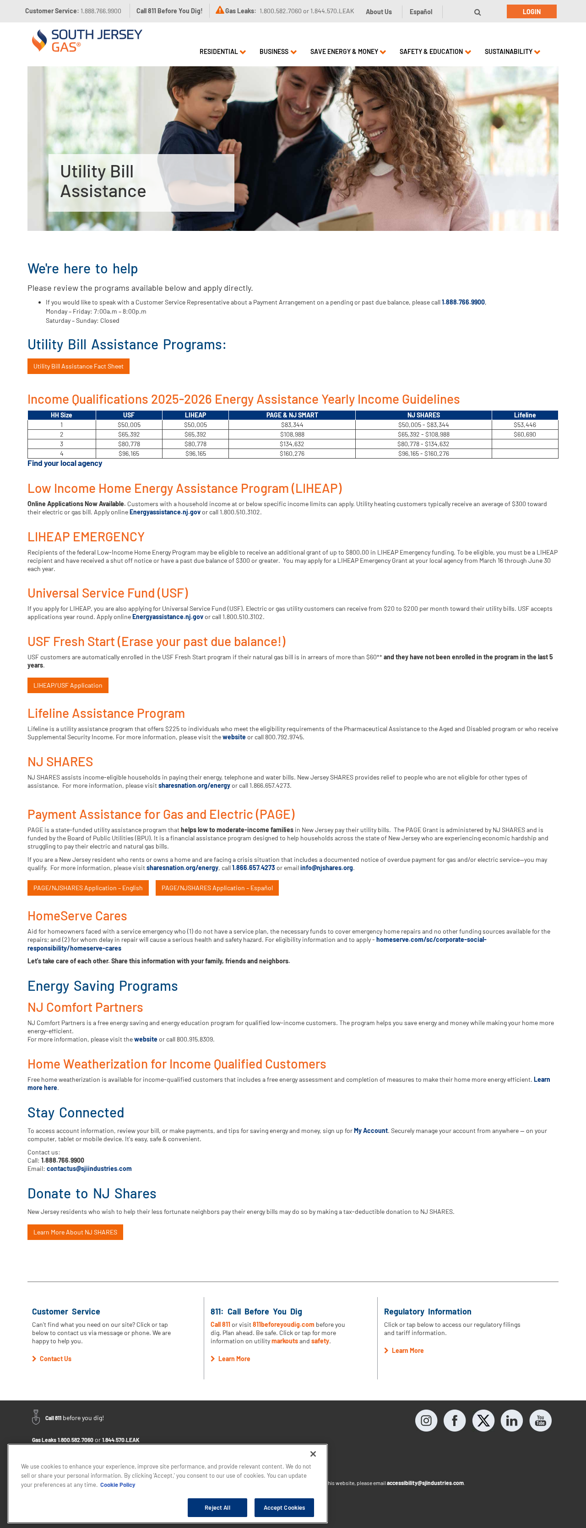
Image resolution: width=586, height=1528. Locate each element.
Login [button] (532, 12)
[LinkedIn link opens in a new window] (511, 1421)
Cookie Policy (118, 1484)
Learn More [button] (233, 1358)
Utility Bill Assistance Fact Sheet (78, 366)
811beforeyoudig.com (284, 1324)
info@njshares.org (326, 867)
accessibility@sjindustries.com (425, 1483)
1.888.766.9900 (463, 302)
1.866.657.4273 (253, 867)
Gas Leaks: (240, 11)
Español (421, 12)
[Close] (313, 1454)
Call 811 (220, 1324)
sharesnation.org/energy (194, 785)
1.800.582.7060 (75, 1440)
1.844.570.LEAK (121, 1440)
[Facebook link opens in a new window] (455, 1421)
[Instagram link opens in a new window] (426, 1421)
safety (320, 1341)
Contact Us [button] (54, 1358)
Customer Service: (73, 11)
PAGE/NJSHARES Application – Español (217, 888)
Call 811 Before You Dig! (169, 11)
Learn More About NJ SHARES (75, 1232)
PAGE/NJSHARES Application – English (88, 888)
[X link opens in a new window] (483, 1421)
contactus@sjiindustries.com (89, 1168)
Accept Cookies (284, 1507)
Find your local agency (65, 462)
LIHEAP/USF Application (68, 685)
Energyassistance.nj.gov (165, 512)
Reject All (217, 1507)
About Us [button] (379, 12)
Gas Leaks (44, 1440)
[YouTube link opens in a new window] (540, 1421)
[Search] (477, 12)
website (234, 737)
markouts (284, 1341)
